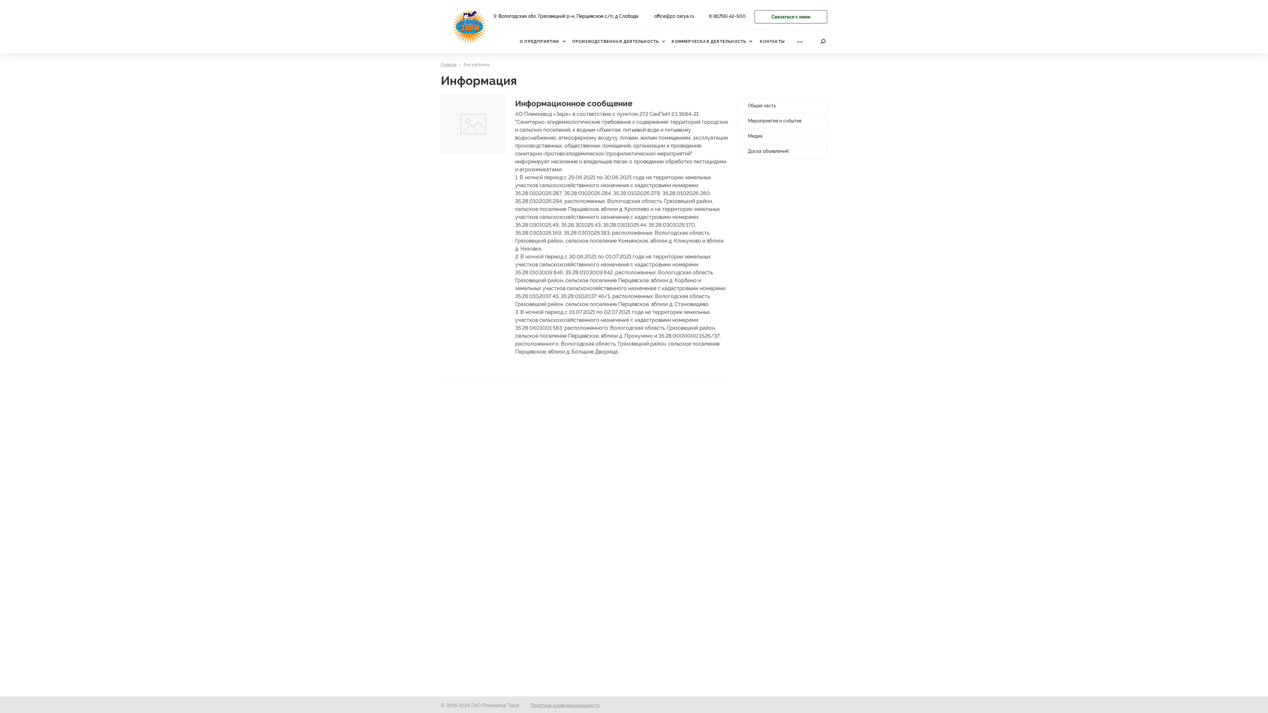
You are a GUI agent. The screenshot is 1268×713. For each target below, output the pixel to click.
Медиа (755, 136)
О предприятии (539, 41)
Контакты (772, 41)
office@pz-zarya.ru (674, 16)
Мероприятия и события (774, 120)
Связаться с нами (790, 16)
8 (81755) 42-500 (727, 16)
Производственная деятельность (615, 41)
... (800, 40)
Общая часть (762, 105)
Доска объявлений (768, 151)
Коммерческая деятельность (709, 41)
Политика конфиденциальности (565, 705)
